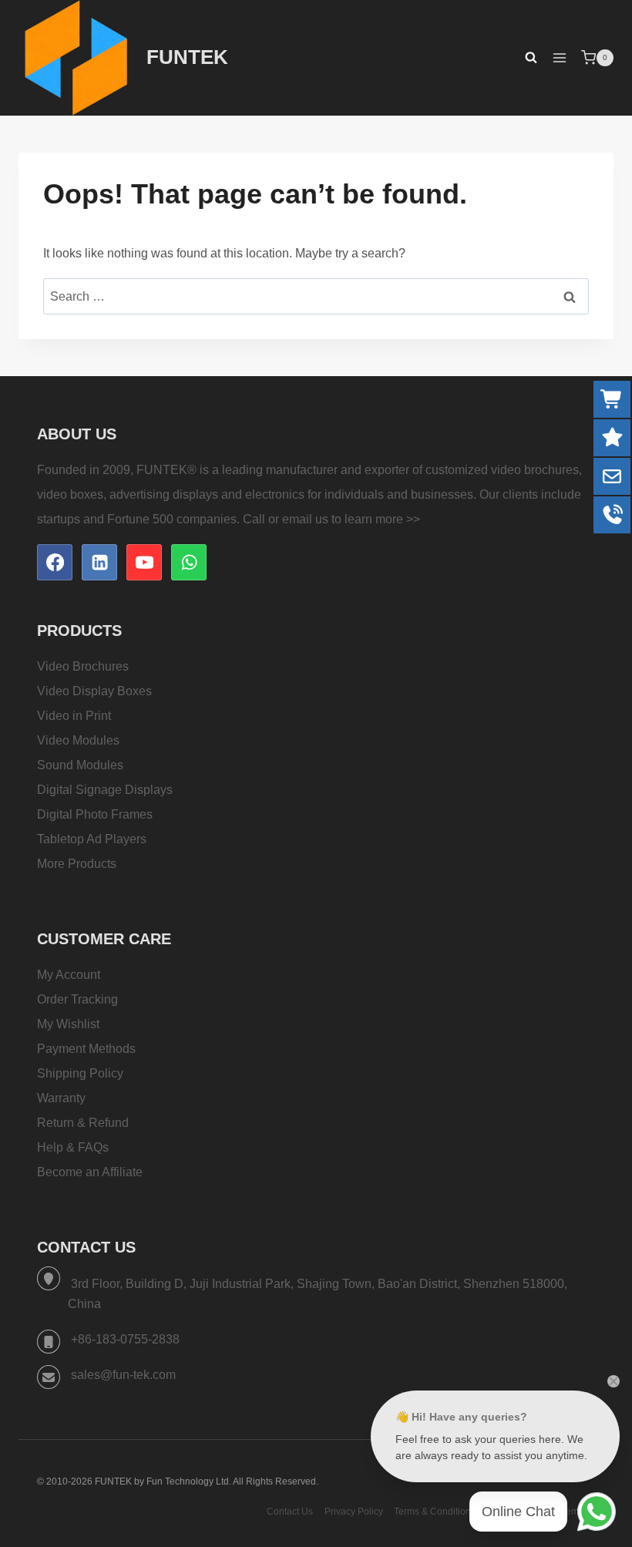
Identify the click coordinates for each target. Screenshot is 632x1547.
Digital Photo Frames (95, 814)
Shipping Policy (80, 1073)
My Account (68, 974)
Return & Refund (83, 1122)
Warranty (61, 1098)
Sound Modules (80, 765)
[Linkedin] (99, 562)
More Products (76, 863)
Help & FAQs (73, 1147)
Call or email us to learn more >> (331, 519)
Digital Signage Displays (105, 789)
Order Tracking (77, 999)
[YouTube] (144, 562)
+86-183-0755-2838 (125, 1339)
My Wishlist (68, 1024)
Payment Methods (86, 1048)
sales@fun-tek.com (123, 1374)
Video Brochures (83, 666)
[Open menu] (559, 57)
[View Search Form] (523, 58)
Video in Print (74, 715)
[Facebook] (54, 562)
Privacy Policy (353, 1511)
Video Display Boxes (94, 691)
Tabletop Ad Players (91, 839)
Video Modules (78, 740)
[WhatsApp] (189, 562)
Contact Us (290, 1511)
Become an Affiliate (90, 1172)
